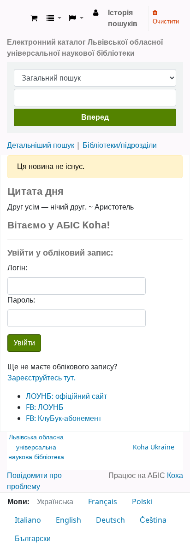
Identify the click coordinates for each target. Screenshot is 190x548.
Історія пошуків (122, 18)
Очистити (166, 21)
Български (33, 538)
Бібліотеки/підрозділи (120, 145)
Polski (142, 501)
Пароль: (21, 300)
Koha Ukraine (153, 447)
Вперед (95, 117)
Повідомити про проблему (34, 481)
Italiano (28, 520)
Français (102, 501)
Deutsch (110, 520)
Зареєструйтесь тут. (41, 378)
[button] (34, 18)
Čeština (153, 520)
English (68, 520)
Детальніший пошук (40, 145)
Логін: (17, 268)
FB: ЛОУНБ (45, 407)
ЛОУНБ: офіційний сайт (66, 396)
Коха (175, 475)
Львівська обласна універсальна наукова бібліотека (36, 447)
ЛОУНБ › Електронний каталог (17, 18)
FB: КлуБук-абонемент (63, 418)
